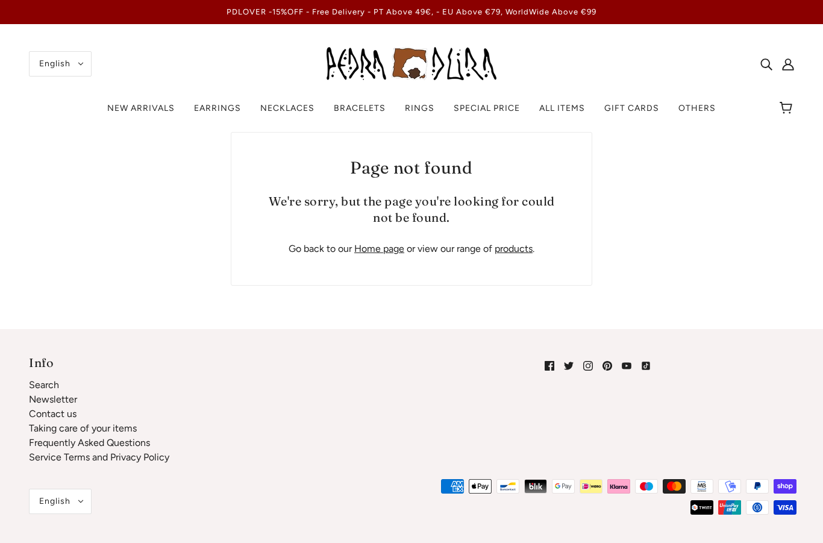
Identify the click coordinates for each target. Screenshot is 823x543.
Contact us (53, 413)
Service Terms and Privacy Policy (99, 457)
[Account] (788, 64)
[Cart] (788, 108)
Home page (379, 248)
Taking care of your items (83, 428)
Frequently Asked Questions (89, 442)
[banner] (411, 63)
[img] (766, 64)
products (514, 248)
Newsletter (53, 399)
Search (44, 385)
